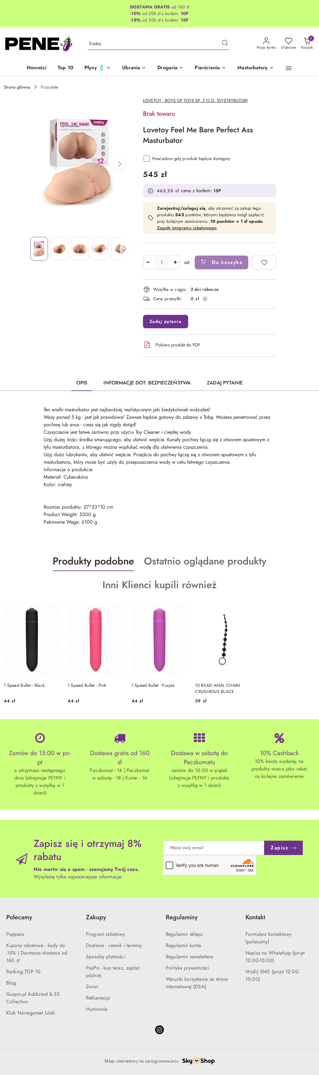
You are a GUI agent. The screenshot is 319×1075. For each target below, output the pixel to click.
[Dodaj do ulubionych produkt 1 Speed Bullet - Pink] (116, 609)
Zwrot (92, 986)
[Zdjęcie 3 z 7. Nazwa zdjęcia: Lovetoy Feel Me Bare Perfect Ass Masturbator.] (79, 249)
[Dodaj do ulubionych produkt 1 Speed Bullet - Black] (53, 609)
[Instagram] (159, 1029)
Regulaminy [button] (182, 917)
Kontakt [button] (255, 917)
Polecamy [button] (19, 917)
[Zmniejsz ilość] (148, 262)
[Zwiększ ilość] (175, 262)
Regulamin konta (183, 945)
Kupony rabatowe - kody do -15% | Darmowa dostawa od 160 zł (36, 953)
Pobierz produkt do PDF (177, 345)
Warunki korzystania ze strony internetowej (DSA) (197, 982)
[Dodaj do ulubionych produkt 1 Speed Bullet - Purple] (180, 609)
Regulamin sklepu (184, 934)
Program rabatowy (105, 934)
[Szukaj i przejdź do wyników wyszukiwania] (225, 43)
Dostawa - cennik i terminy (114, 945)
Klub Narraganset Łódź (30, 1012)
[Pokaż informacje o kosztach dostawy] (205, 298)
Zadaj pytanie (166, 321)
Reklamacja (98, 997)
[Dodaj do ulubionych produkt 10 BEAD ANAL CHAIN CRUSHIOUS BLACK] (244, 609)
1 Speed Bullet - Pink (87, 685)
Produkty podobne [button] (93, 561)
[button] (289, 68)
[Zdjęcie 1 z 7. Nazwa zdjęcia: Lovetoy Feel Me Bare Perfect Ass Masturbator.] (39, 249)
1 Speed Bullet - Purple (152, 685)
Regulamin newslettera (189, 956)
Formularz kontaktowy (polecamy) (268, 938)
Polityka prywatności (187, 967)
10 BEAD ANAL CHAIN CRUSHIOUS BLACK (217, 688)
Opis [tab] (82, 382)
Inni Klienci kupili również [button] (159, 585)
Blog (11, 982)
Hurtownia (96, 1009)
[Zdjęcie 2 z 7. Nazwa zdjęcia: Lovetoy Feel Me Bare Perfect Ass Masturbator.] (59, 249)
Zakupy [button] (96, 917)
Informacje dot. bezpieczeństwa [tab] (147, 382)
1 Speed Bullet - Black (24, 685)
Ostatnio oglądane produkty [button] (205, 561)
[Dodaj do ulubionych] (264, 262)
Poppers (15, 934)
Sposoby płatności (105, 956)
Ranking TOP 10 (23, 971)
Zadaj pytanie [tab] (225, 382)
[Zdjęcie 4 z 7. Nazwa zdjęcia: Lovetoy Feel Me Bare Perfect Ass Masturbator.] (100, 249)
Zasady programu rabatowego (187, 228)
